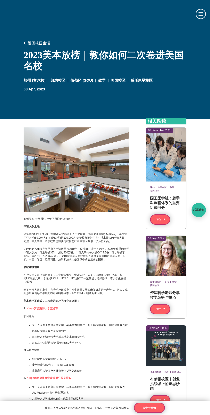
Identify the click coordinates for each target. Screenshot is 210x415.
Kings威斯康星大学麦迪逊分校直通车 (49, 378)
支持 (166, 282)
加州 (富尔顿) (35, 80)
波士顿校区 (155, 282)
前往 (159, 219)
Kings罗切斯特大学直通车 (42, 308)
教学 (102, 80)
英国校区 (154, 191)
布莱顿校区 (155, 372)
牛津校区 (162, 187)
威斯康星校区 (142, 80)
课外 (152, 187)
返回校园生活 (38, 43)
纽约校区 (58, 80)
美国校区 (118, 80)
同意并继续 (149, 407)
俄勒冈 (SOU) (82, 80)
